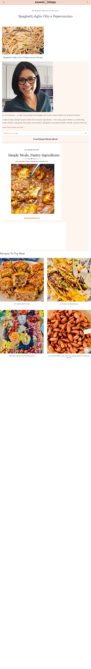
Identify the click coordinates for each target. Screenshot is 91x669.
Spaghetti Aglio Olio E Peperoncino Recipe (23, 57)
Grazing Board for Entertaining (22, 356)
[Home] (33, 11)
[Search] (85, 133)
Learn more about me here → (13, 127)
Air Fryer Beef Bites (22, 304)
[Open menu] (3, 2)
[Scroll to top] (86, 662)
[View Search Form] (87, 2)
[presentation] (23, 40)
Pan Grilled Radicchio (69, 304)
